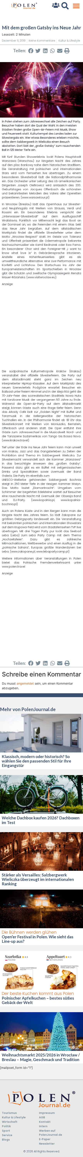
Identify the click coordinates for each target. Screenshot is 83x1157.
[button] (76, 5)
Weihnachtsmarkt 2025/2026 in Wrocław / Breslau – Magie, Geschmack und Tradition (41, 1057)
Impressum (47, 1113)
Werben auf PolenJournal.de (50, 1133)
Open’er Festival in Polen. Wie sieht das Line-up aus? (37, 939)
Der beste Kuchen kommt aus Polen (38, 993)
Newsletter (47, 1144)
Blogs (6, 1140)
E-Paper (44, 1139)
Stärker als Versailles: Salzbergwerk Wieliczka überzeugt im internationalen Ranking (38, 879)
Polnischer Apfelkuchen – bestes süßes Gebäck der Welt (38, 1000)
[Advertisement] (41, 327)
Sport (6, 1131)
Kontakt (45, 1122)
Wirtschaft (9, 1122)
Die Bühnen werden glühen (29, 932)
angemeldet (25, 683)
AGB (42, 1117)
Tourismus (9, 1113)
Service (7, 1135)
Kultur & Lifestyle (69, 41)
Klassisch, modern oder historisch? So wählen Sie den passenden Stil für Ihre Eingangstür (36, 761)
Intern (43, 1126)
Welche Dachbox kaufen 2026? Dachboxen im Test (41, 820)
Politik (6, 1126)
